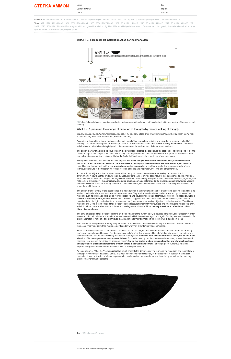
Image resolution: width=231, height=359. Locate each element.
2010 (123, 23)
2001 (66, 23)
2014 (148, 23)
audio (62, 26)
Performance (148, 26)
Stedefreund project (58, 29)
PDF (79, 121)
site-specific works (95, 333)
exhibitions (80, 26)
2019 (179, 23)
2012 (135, 23)
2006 (98, 23)
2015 (154, 23)
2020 (185, 23)
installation (98, 26)
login (105, 348)
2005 (91, 23)
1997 (41, 23)
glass (89, 26)
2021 (192, 23)
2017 (167, 23)
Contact (164, 12)
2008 (110, 23)
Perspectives (153, 19)
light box (109, 26)
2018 (173, 23)
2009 (116, 23)
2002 (73, 23)
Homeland (104, 19)
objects (127, 26)
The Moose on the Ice (170, 19)
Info (163, 4)
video (75, 29)
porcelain (173, 26)
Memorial (118, 26)
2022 (36, 26)
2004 (85, 23)
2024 (49, 26)
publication (184, 26)
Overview (141, 19)
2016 (160, 23)
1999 (54, 23)
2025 (55, 26)
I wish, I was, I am (118, 19)
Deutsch (80, 12)
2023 (43, 26)
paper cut (136, 26)
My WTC (131, 19)
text (70, 29)
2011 (129, 23)
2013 (142, 23)
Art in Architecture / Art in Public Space (60, 19)
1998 (48, 23)
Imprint (164, 8)
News (79, 4)
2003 (79, 23)
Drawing (70, 26)
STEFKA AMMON (51, 6)
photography (162, 26)
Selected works (84, 8)
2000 (60, 23)
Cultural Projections (89, 19)
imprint (111, 348)
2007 (104, 23)
